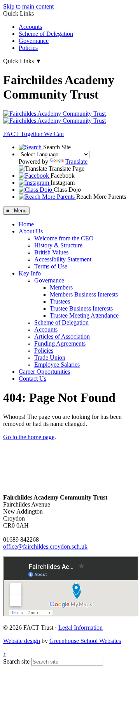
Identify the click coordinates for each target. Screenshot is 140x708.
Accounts (30, 26)
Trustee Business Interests (81, 308)
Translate (76, 161)
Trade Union (49, 357)
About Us (31, 231)
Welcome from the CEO (64, 238)
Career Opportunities (44, 371)
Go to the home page (28, 437)
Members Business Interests (84, 294)
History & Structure (58, 245)
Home (26, 224)
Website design (21, 640)
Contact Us (32, 378)
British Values (51, 252)
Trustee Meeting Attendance (84, 315)
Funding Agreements (60, 343)
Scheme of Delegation (46, 33)
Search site (16, 661)
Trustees (60, 301)
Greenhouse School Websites (85, 640)
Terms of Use (50, 266)
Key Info (30, 273)
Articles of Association (62, 336)
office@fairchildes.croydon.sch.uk (45, 546)
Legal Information (80, 627)
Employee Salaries (57, 364)
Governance (34, 40)
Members (61, 287)
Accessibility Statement (62, 259)
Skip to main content (28, 6)
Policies (28, 47)
